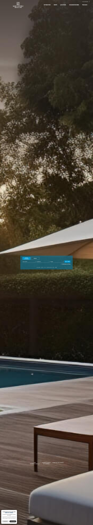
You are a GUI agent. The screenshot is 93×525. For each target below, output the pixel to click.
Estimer (35, 258)
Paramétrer (5, 521)
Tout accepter (12, 521)
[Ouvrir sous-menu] (88, 5)
